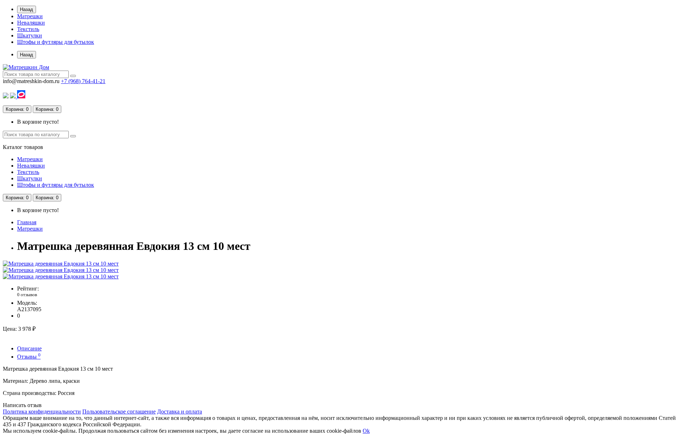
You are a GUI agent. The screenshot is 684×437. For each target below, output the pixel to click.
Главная (26, 222)
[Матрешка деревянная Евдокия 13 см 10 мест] (61, 264)
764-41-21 (83, 81)
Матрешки (30, 16)
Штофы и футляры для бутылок (55, 42)
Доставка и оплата (179, 411)
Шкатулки (29, 35)
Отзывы (29, 357)
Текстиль (28, 29)
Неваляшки (31, 23)
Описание (29, 348)
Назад (26, 9)
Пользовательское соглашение (119, 411)
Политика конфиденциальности (42, 411)
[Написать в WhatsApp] (6, 96)
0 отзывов (27, 294)
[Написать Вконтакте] (13, 96)
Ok (366, 431)
